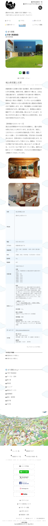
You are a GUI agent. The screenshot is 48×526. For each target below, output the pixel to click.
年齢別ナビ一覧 (16, 456)
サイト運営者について (25, 504)
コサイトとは (24, 500)
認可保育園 (9, 37)
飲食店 (9, 383)
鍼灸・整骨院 (11, 397)
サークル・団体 (11, 376)
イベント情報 (38, 25)
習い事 (9, 380)
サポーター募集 (24, 507)
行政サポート (11, 25)
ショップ (9, 386)
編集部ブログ (30, 451)
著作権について (29, 518)
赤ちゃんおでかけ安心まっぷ (33, 4)
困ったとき (37, 21)
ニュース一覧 (15, 451)
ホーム (9, 21)
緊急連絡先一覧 (37, 2)
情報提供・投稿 (24, 514)
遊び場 (9, 400)
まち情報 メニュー (24, 78)
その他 (9, 404)
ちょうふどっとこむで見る (33, 346)
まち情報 (23, 25)
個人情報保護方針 (41, 518)
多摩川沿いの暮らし (12, 358)
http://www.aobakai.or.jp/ (22, 330)
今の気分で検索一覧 (31, 456)
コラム (22, 21)
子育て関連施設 (11, 373)
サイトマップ (19, 518)
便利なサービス (11, 390)
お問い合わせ (24, 511)
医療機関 (9, 393)
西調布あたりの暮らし (13, 355)
